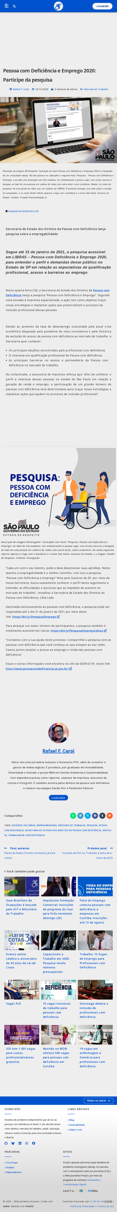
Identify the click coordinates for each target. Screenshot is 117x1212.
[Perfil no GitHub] (6, 1143)
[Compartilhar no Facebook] (95, 816)
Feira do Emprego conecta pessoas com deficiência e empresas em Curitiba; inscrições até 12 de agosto (95, 911)
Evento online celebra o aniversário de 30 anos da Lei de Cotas (21, 960)
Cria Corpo (12, 1162)
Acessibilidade (77, 1125)
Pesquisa (92, 825)
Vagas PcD (13, 1003)
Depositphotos (14, 1172)
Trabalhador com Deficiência (26, 835)
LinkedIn (59, 797)
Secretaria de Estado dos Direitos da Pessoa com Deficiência (63, 830)
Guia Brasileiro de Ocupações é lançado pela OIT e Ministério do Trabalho (21, 907)
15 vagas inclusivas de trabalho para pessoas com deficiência (57, 1010)
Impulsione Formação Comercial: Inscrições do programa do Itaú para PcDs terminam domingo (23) (58, 909)
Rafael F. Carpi (21, 89)
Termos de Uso (105, 1206)
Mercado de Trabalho (96, 89)
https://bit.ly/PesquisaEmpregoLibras (77, 630)
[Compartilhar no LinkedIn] (80, 816)
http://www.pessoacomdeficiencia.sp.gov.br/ (37, 668)
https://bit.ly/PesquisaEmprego (34, 617)
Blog (71, 1120)
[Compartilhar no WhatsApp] (73, 816)
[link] (87, 1203)
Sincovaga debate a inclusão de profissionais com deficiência (94, 1010)
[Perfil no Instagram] (26, 1143)
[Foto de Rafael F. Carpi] (58, 733)
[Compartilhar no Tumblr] (102, 816)
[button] (7, 6)
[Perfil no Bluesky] (13, 1143)
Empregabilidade (47, 825)
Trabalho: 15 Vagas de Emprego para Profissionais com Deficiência (93, 960)
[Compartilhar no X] (88, 816)
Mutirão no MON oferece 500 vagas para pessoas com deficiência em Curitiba (56, 1057)
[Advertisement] (58, 35)
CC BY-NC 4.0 (97, 1201)
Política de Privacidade (82, 1206)
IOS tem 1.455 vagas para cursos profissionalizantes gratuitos (20, 1055)
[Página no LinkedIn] (20, 1143)
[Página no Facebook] (33, 1143)
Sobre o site (75, 1130)
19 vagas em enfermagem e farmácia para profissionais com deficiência (92, 1057)
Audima (10, 1167)
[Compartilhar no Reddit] (110, 816)
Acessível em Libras (23, 825)
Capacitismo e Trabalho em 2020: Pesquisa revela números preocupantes (56, 963)
